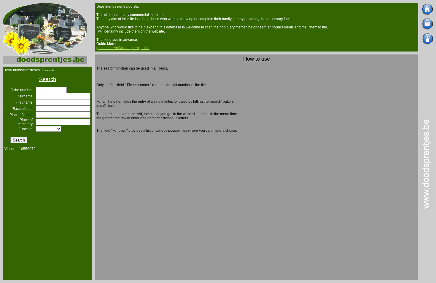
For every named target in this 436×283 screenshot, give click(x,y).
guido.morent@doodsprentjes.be (122, 48)
